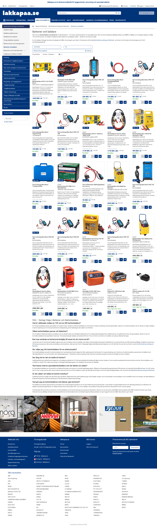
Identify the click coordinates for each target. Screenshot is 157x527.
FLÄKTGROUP (40, 483)
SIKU (94, 507)
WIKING (124, 505)
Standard (51, 54)
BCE (9, 483)
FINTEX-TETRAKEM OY (43, 481)
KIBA (66, 476)
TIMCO (124, 476)
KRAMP (67, 481)
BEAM (9, 486)
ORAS (66, 512)
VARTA (124, 486)
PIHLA (66, 515)
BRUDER (10, 494)
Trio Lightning (126, 478)
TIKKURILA (96, 515)
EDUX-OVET (11, 505)
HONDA (38, 497)
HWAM (38, 505)
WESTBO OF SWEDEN (128, 502)
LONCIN (67, 486)
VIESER (124, 489)
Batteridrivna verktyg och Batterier (104, 40)
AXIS (9, 481)
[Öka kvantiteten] (46, 104)
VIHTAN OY (125, 491)
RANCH (95, 497)
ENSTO (10, 512)
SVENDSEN (96, 510)
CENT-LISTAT (12, 497)
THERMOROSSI (97, 512)
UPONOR (124, 483)
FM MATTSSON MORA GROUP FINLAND (47, 486)
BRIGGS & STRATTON (14, 491)
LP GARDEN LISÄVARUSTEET (73, 491)
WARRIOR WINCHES (127, 497)
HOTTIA (38, 499)
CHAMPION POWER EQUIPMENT (17, 499)
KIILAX (66, 478)
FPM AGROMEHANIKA (42, 489)
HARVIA (38, 494)
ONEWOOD (68, 510)
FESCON (38, 478)
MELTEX (67, 497)
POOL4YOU (96, 486)
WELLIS (124, 499)
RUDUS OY (96, 502)
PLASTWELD (97, 481)
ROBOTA (95, 499)
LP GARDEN (68, 489)
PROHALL (96, 494)
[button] (117, 453)
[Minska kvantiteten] (34, 104)
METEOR (67, 502)
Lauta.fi (67, 483)
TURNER (124, 481)
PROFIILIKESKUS (98, 491)
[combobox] (89, 13)
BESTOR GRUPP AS (13, 489)
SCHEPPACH (97, 505)
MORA (67, 505)
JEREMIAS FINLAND (42, 512)
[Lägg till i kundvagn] (50, 104)
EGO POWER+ (12, 507)
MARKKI (67, 494)
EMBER (10, 510)
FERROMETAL (40, 476)
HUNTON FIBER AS (41, 502)
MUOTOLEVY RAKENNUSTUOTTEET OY (76, 507)
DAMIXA (10, 502)
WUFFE (124, 507)
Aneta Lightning (12, 478)
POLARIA (95, 483)
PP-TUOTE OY (97, 489)
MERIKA (67, 499)
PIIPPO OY (96, 476)
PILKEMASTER (97, 478)
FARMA (10, 515)
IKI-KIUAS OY (40, 510)
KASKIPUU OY (40, 515)
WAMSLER (125, 494)
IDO (37, 507)
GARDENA (39, 491)
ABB (9, 476)
